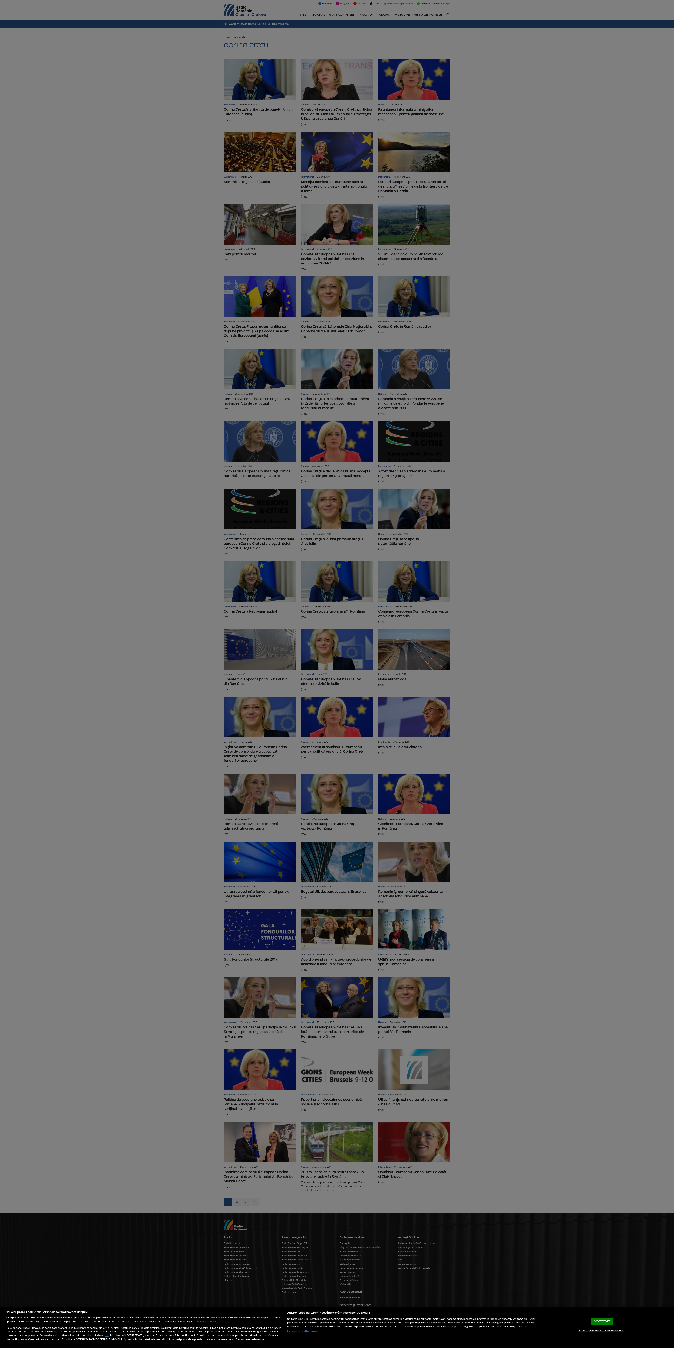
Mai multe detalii (206, 1321)
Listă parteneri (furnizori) (302, 1331)
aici (107, 1335)
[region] (337, 1327)
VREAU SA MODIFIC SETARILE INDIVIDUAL (601, 1331)
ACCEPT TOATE (602, 1321)
